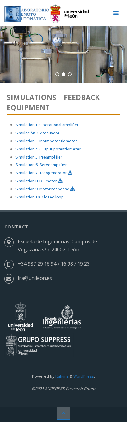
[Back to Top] (63, 413)
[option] (63, 54)
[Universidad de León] (21, 316)
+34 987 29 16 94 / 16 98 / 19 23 (54, 263)
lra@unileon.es (35, 278)
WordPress (83, 376)
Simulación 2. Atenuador (37, 133)
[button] (57, 74)
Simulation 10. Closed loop (39, 197)
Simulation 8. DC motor (36, 181)
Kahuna (62, 376)
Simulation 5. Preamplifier (38, 157)
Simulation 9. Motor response (42, 189)
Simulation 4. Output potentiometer (48, 149)
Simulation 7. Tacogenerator (41, 173)
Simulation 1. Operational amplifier (47, 125)
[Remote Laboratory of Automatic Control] (46, 13)
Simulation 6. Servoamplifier (41, 164)
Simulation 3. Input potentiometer (46, 141)
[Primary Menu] (116, 13)
